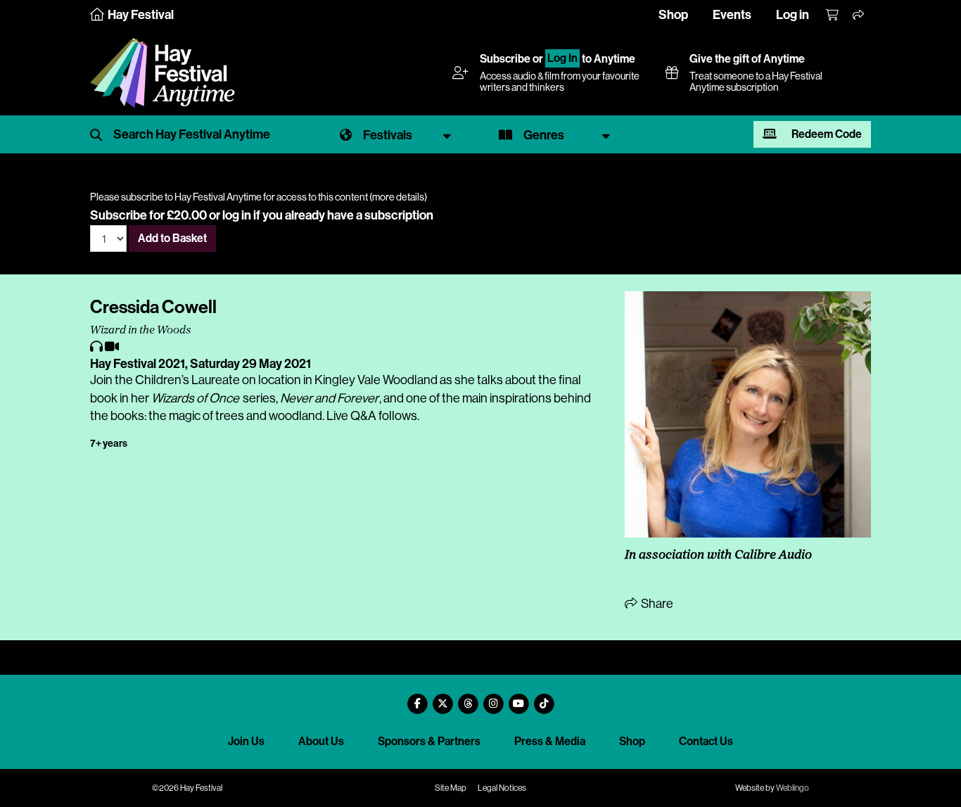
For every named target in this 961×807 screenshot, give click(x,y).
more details (398, 197)
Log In (562, 58)
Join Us (246, 741)
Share (656, 604)
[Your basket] (833, 15)
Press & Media (549, 741)
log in (236, 215)
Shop (673, 15)
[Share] (859, 15)
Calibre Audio (773, 555)
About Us (321, 741)
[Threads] (467, 698)
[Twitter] (442, 698)
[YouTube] (518, 698)
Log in (792, 15)
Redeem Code (825, 134)
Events (732, 15)
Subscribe (505, 58)
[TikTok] (543, 698)
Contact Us (706, 741)
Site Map (450, 788)
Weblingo (792, 788)
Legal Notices (502, 788)
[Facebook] (417, 698)
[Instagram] (493, 698)
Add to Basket (172, 238)
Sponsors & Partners (429, 741)
